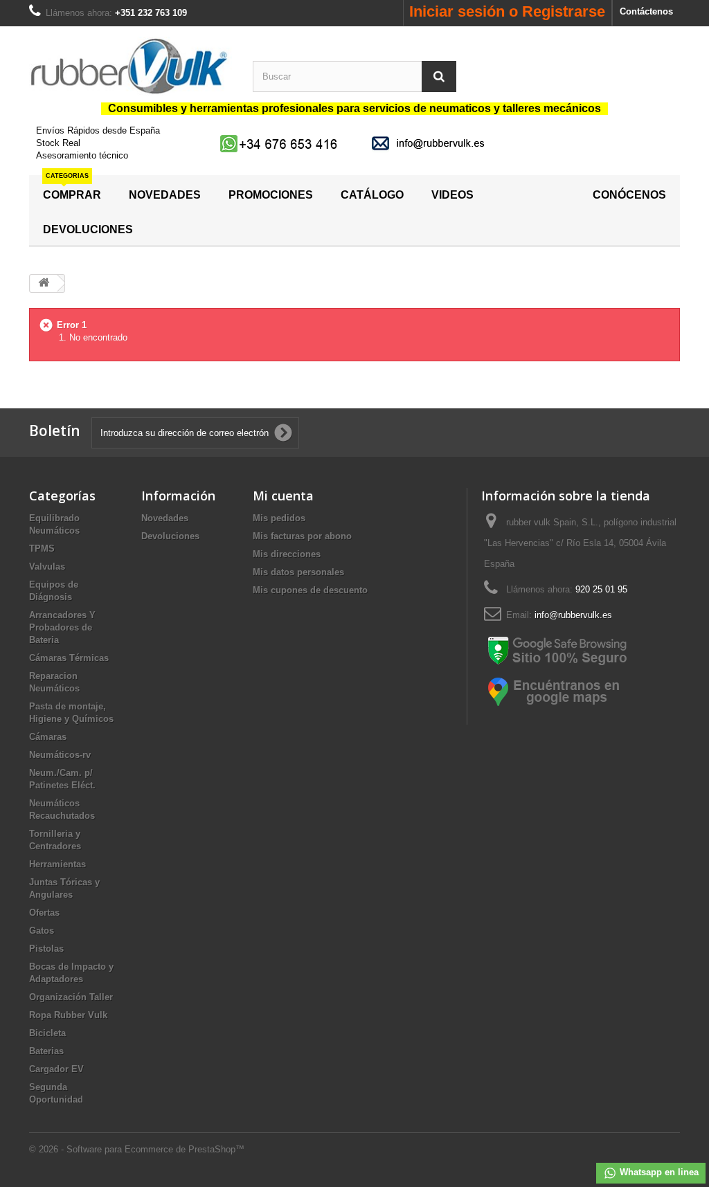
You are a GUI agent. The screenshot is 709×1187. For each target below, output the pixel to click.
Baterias (46, 1051)
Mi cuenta (283, 495)
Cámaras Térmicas (69, 658)
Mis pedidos (279, 518)
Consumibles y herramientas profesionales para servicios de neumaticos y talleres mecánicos (354, 108)
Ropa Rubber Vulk (68, 1015)
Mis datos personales (298, 572)
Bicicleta (47, 1033)
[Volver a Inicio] (43, 283)
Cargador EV (56, 1069)
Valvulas (47, 566)
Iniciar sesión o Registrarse (507, 11)
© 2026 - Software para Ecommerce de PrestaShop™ (136, 1149)
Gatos (41, 930)
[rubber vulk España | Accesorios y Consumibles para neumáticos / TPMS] (130, 66)
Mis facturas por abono (302, 536)
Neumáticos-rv (60, 755)
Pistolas (46, 948)
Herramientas (57, 864)
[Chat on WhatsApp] (280, 143)
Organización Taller (71, 997)
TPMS (42, 548)
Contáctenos (646, 11)
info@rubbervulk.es (573, 615)
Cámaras (47, 737)
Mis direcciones (287, 554)
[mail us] (431, 143)
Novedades (164, 518)
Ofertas (44, 912)
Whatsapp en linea (658, 1172)
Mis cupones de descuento (310, 590)
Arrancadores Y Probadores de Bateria (62, 627)
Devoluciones (170, 536)
